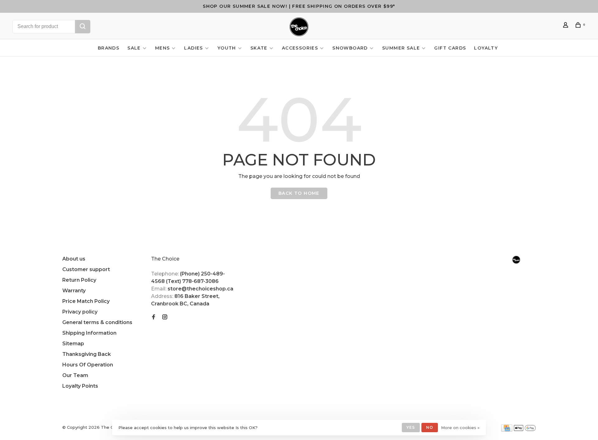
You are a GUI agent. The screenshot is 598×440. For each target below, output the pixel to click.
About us (73, 259)
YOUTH (226, 48)
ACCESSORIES (300, 48)
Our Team (75, 375)
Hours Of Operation (87, 365)
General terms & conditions (97, 322)
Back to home (299, 193)
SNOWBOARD (350, 48)
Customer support (86, 269)
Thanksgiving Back (86, 354)
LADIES (193, 48)
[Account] (566, 26)
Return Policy (79, 280)
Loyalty (486, 48)
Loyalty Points (80, 386)
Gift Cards (450, 48)
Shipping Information (89, 333)
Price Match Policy (86, 301)
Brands (108, 48)
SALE (134, 48)
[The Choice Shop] (516, 259)
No (429, 427)
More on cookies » (460, 427)
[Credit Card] (506, 430)
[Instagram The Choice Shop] (164, 317)
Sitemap (73, 344)
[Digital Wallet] (525, 430)
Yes (410, 427)
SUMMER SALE (401, 48)
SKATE (259, 48)
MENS (162, 48)
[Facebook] (153, 317)
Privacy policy (79, 312)
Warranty (74, 291)
